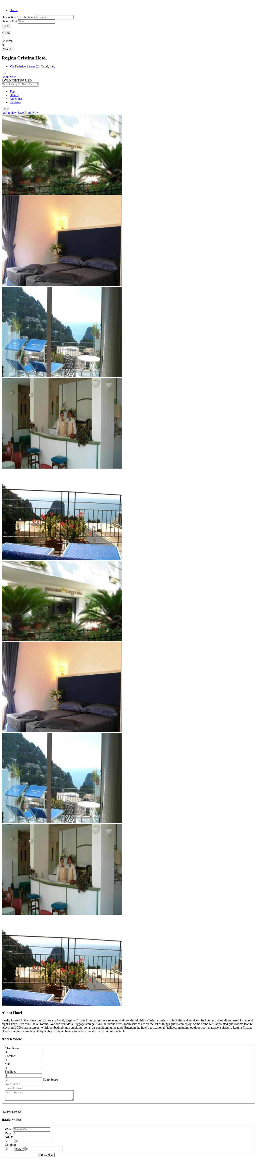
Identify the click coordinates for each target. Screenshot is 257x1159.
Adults (6, 33)
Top (12, 91)
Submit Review (12, 1111)
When (9, 1129)
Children (7, 41)
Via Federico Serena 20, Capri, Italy (32, 66)
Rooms (6, 25)
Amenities (16, 98)
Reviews (15, 102)
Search (7, 49)
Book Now (9, 76)
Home (13, 10)
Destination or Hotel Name (19, 17)
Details (14, 95)
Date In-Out (10, 21)
